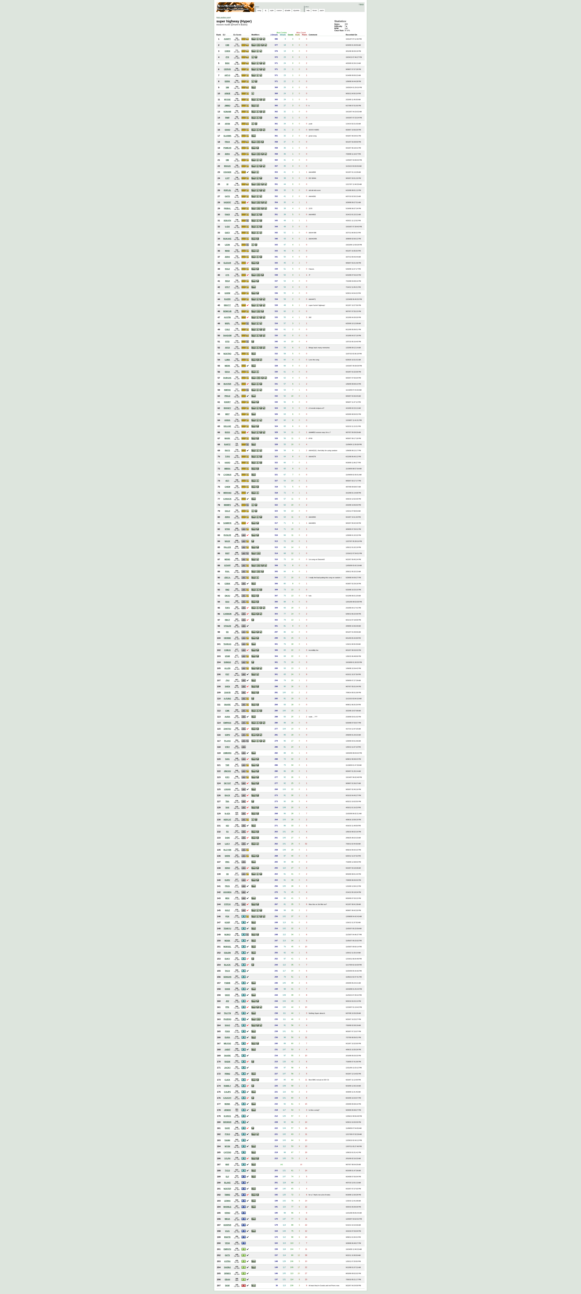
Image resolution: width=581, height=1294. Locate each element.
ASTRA (227, 1261)
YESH (227, 1243)
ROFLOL (227, 190)
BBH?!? (227, 305)
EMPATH (227, 1249)
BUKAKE (227, 239)
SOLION (227, 953)
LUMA (227, 360)
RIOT (227, 553)
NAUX (227, 541)
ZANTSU (227, 729)
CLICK (227, 1080)
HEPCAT (227, 820)
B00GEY (227, 408)
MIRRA (227, 469)
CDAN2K (227, 172)
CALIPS (227, 1092)
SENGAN (227, 977)
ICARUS (227, 1116)
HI (227, 184)
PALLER (227, 547)
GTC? (227, 287)
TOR (227, 765)
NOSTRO (227, 354)
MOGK (227, 941)
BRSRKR (227, 1122)
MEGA (227, 1219)
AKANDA (227, 892)
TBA (227, 801)
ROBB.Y (227, 1086)
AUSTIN (227, 317)
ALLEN (227, 668)
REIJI (227, 281)
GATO (227, 196)
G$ (227, 874)
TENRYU (227, 928)
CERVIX (227, 69)
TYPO (227, 456)
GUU (227, 602)
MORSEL (227, 947)
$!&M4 (227, 1140)
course (279, 10)
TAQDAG (227, 644)
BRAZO (227, 166)
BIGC (227, 63)
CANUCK (227, 499)
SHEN (227, 686)
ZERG (227, 517)
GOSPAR (227, 1225)
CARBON (227, 614)
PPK (227, 1007)
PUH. (227, 571)
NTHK (227, 529)
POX (227, 916)
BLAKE (227, 1183)
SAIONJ (227, 1267)
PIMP (227, 118)
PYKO (227, 1134)
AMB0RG (227, 753)
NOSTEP (227, 1189)
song (259, 10)
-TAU (227, 680)
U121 (227, 1231)
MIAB (227, 251)
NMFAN (227, 390)
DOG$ (227, 989)
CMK (227, 711)
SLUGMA (227, 136)
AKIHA (227, 420)
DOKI (227, 838)
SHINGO (227, 662)
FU (227, 832)
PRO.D (227, 396)
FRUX (227, 142)
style (272, 10)
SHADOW (227, 335)
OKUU (227, 596)
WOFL (227, 323)
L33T (227, 178)
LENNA (227, 1201)
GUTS (227, 1255)
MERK (227, 366)
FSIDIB (227, 983)
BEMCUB (227, 311)
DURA (227, 1037)
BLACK (227, 965)
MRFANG (227, 493)
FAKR (227, 214)
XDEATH (227, 220)
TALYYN (227, 1013)
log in (362, 4)
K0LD (227, 269)
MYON (227, 1146)
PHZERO (227, 1019)
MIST (227, 414)
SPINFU (227, 1273)
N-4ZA (227, 813)
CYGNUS (227, 475)
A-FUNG (227, 699)
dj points (296, 10)
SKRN (227, 856)
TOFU (227, 608)
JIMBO (227, 106)
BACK (227, 795)
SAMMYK (227, 523)
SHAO (227, 1025)
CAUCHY (227, 1098)
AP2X (227, 348)
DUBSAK (227, 378)
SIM (227, 87)
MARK (227, 438)
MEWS (227, 559)
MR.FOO (227, 1043)
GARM (227, 293)
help (308, 10)
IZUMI (227, 656)
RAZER (227, 299)
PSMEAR (227, 148)
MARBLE (227, 1207)
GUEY (227, 233)
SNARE (227, 705)
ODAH (227, 1279)
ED (227, 632)
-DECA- (227, 578)
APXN (227, 124)
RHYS (227, 450)
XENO (227, 868)
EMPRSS (227, 723)
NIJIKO (227, 935)
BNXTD (227, 1237)
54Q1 (227, 759)
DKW (227, 1285)
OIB (227, 160)
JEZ (227, 1001)
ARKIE (227, 93)
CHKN (227, 51)
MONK (227, 1104)
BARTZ (227, 444)
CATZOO (227, 1152)
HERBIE (227, 638)
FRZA (227, 886)
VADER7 (227, 202)
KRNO (227, 1213)
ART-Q (227, 75)
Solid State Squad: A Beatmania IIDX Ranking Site (235, 7)
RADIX (227, 1062)
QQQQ (227, 130)
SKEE (227, 995)
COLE (227, 329)
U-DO (227, 227)
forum (315, 10)
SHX (227, 807)
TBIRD (227, 1195)
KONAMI (227, 112)
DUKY (227, 959)
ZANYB (227, 692)
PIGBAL (227, 208)
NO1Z (227, 910)
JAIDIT (227, 1049)
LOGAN (227, 789)
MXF (227, 1164)
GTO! (227, 342)
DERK (227, 81)
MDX (227, 898)
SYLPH (227, 1158)
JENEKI (227, 1110)
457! (227, 481)
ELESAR (227, 263)
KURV (227, 880)
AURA (227, 717)
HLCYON (227, 850)
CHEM (227, 487)
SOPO (227, 735)
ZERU (227, 154)
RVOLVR (227, 535)
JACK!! (227, 1068)
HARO (227, 463)
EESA (227, 372)
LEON (227, 245)
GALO (227, 511)
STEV (227, 747)
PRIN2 (227, 1074)
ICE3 (227, 777)
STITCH (227, 904)
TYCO (227, 1171)
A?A (227, 275)
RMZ (227, 590)
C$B (227, 45)
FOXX (227, 1031)
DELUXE (227, 426)
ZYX (227, 57)
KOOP (227, 922)
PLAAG (227, 741)
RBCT (227, 620)
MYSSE (227, 99)
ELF (227, 1177)
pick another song (223, 17)
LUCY (227, 844)
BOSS (227, 432)
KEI (227, 826)
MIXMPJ (227, 505)
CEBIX (227, 584)
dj (265, 10)
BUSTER (227, 384)
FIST (227, 674)
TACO (227, 971)
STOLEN (227, 626)
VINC (227, 862)
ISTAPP (227, 565)
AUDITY (227, 39)
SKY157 (227, 783)
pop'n (322, 10)
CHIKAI (227, 650)
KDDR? (227, 402)
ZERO (227, 257)
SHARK (227, 1056)
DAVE (227, 1128)
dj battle (287, 10)
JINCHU (227, 771)
